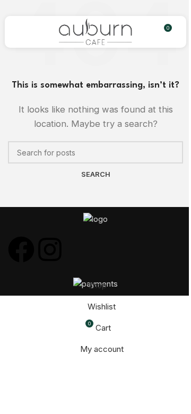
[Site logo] (96, 31)
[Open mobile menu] (24, 31)
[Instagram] (50, 249)
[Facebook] (21, 249)
